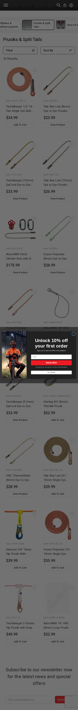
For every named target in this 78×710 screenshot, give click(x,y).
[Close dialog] (73, 333)
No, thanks (51, 372)
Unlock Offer (51, 363)
